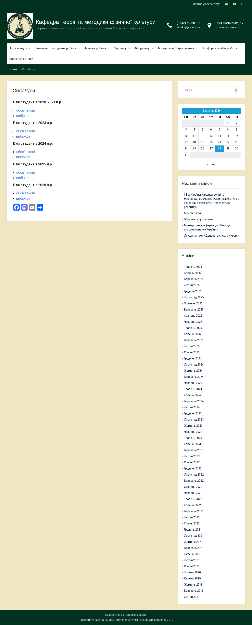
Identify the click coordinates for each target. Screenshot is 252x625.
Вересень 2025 (194, 309)
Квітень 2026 (192, 272)
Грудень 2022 (193, 468)
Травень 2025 (193, 327)
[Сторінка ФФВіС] (242, 4)
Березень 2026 (194, 279)
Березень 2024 (194, 401)
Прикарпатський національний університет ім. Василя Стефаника (121, 619)
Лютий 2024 (192, 407)
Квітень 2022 (192, 505)
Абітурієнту (141, 48)
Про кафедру (18, 48)
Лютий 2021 (192, 560)
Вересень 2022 (194, 480)
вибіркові (24, 116)
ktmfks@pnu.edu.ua (188, 27)
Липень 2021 (192, 554)
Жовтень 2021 (193, 541)
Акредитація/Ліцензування (175, 48)
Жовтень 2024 (193, 370)
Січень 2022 (192, 523)
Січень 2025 (192, 352)
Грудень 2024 (193, 358)
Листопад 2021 (194, 535)
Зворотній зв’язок (21, 59)
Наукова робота (95, 48)
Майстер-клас (193, 213)
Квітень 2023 (192, 444)
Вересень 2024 (194, 376)
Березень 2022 (194, 511)
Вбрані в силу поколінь (198, 219)
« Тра (210, 164)
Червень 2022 (193, 492)
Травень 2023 (193, 437)
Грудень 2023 (193, 413)
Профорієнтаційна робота (219, 48)
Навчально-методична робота (55, 48)
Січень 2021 (192, 566)
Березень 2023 (194, 450)
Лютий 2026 (192, 285)
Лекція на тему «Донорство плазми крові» (211, 235)
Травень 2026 (193, 266)
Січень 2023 (192, 462)
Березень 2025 (194, 340)
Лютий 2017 (192, 596)
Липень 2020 (192, 572)
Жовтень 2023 (193, 425)
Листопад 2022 (194, 474)
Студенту (120, 48)
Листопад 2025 (194, 297)
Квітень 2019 (192, 578)
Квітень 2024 (192, 395)
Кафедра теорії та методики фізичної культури (96, 22)
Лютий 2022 (192, 517)
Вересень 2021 (194, 547)
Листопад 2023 (194, 419)
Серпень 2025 (193, 315)
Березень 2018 (194, 590)
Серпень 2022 (193, 486)
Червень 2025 (193, 321)
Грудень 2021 (193, 529)
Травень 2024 (193, 389)
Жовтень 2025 (193, 303)
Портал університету (206, 4)
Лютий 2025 (192, 346)
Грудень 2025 (193, 291)
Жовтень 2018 (193, 584)
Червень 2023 (193, 431)
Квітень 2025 (192, 334)
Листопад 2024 (194, 364)
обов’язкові (26, 110)
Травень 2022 (193, 499)
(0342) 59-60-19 (188, 23)
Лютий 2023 (192, 456)
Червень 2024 (193, 382)
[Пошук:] (210, 90)
